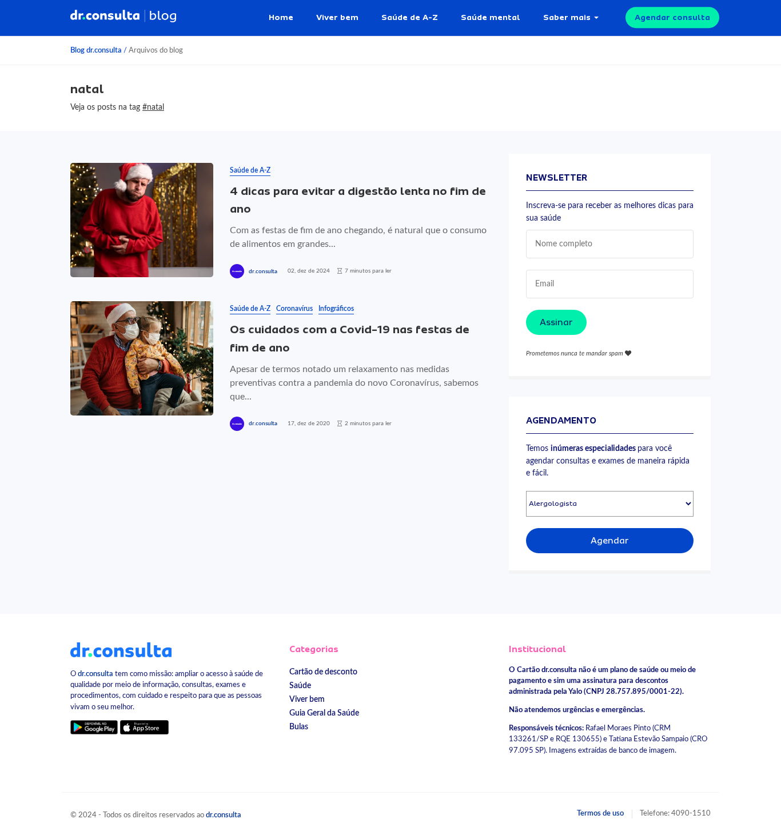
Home (281, 17)
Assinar (556, 322)
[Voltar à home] (121, 649)
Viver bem (337, 17)
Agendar (610, 541)
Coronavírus (294, 308)
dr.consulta (263, 271)
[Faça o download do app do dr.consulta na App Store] (144, 727)
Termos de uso (600, 813)
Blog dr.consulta (96, 50)
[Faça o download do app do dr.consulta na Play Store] (94, 727)
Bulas (298, 726)
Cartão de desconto (323, 672)
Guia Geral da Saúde (324, 713)
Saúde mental (490, 17)
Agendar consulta (672, 17)
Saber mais (567, 17)
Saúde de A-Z (409, 17)
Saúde (300, 685)
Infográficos (336, 308)
